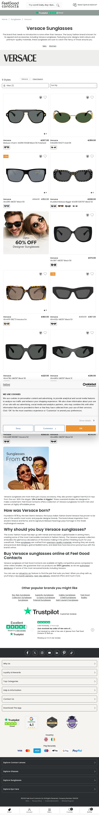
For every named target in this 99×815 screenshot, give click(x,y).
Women (52, 46)
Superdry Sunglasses (44, 595)
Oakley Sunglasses (67, 595)
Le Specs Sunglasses (46, 597)
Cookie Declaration (52, 801)
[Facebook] (27, 653)
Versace (24, 79)
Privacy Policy (37, 801)
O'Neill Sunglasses (68, 597)
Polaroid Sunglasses (42, 600)
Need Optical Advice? (87, 4)
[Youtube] (49, 653)
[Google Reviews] (31, 728)
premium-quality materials (59, 542)
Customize (48, 428)
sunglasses (26, 542)
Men (45, 46)
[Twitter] (35, 653)
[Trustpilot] (12, 726)
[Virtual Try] (40, 97)
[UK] (46, 739)
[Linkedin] (57, 653)
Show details (85, 420)
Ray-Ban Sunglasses (21, 595)
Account (29, 812)
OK (80, 428)
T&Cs (27, 801)
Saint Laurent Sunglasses (67, 600)
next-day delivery (42, 576)
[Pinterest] (64, 653)
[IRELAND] (53, 739)
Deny (18, 428)
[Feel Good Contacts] (10, 5)
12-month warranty (24, 576)
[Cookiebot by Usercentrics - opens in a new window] (84, 385)
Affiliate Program (68, 801)
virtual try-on (25, 573)
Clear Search (38, 79)
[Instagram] (42, 653)
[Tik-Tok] (72, 653)
